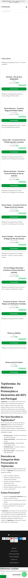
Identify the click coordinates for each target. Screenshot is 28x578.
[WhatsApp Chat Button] (24, 574)
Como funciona (14, 551)
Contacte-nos (14, 559)
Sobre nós (14, 548)
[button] (14, 59)
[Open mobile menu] (26, 7)
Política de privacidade (14, 553)
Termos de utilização (14, 556)
